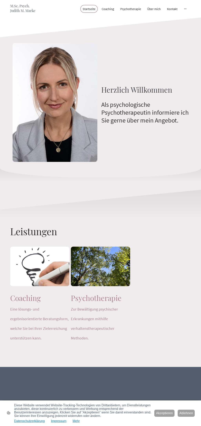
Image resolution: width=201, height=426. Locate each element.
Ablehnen (186, 413)
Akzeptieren (164, 413)
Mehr (76, 421)
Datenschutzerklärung (29, 421)
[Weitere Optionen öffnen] (185, 9)
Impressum (58, 421)
